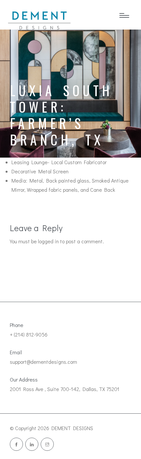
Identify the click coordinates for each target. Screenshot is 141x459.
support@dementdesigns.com (43, 361)
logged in (48, 241)
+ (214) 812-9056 (29, 334)
